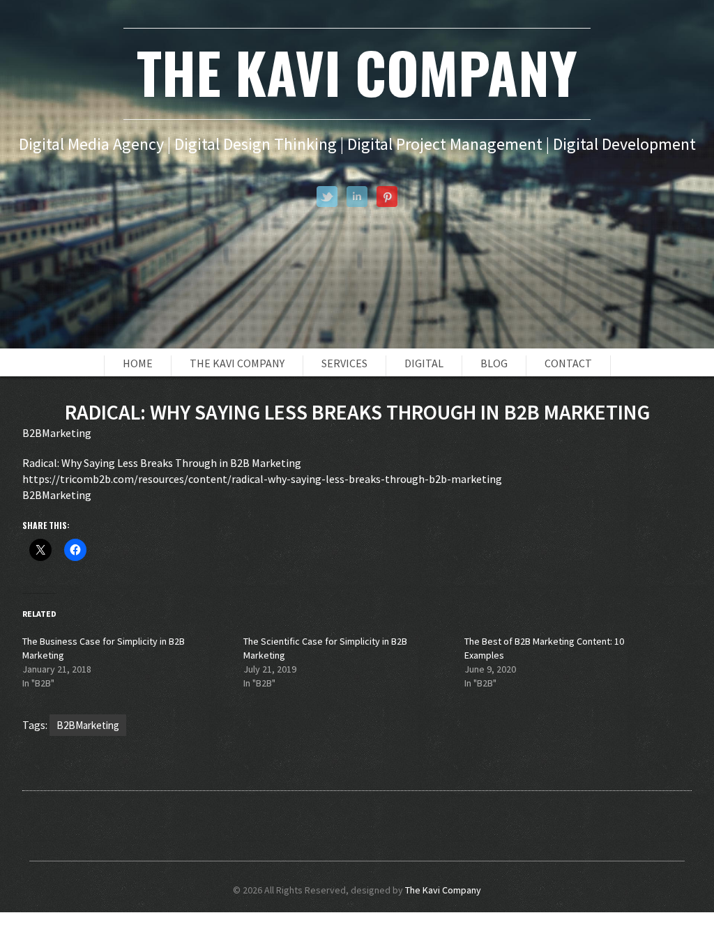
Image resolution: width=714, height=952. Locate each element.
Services (344, 363)
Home (138, 363)
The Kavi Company (237, 363)
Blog (494, 363)
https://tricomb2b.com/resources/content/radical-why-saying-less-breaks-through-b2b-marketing (262, 479)
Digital (423, 363)
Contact (568, 363)
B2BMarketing (87, 725)
